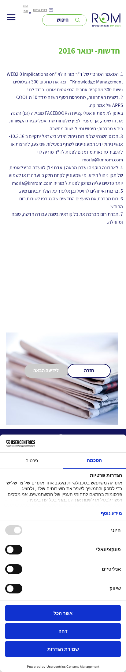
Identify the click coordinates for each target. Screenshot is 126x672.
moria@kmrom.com (102, 160)
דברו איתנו (40, 10)
